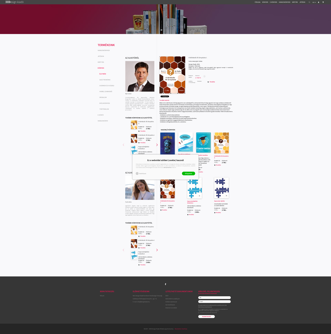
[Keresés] (309, 2)
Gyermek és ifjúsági (106, 86)
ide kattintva (167, 167)
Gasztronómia (104, 80)
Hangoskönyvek (104, 50)
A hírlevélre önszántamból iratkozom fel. (208, 312)
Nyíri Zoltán (199, 61)
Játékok (101, 56)
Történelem (104, 109)
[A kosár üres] (323, 2)
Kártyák (101, 62)
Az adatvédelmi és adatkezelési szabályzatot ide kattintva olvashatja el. (212, 306)
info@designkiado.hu (143, 302)
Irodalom (103, 97)
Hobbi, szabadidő (105, 91)
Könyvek (101, 68)
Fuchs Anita (192, 61)
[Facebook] (165, 284)
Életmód (102, 74)
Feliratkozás (206, 316)
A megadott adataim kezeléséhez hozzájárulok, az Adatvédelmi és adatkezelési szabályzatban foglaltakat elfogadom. (213, 310)
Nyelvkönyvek (104, 103)
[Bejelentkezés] (318, 2)
